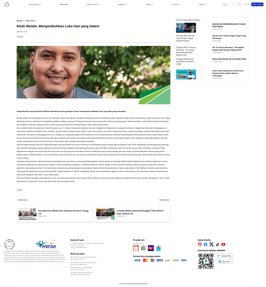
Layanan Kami (91, 4)
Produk (175, 4)
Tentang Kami (34, 4)
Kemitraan (64, 4)
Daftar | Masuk (257, 4)
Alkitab (148, 4)
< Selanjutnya (22, 200)
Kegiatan (121, 4)
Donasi (201, 4)
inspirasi (20, 37)
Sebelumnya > (164, 200)
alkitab (19, 190)
